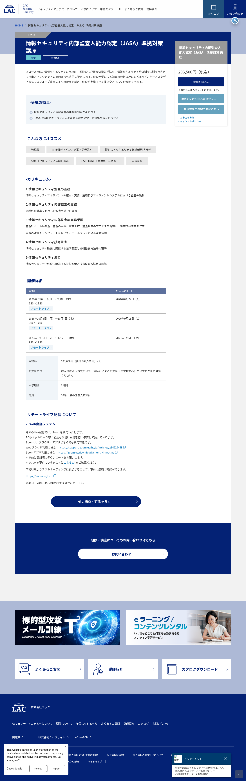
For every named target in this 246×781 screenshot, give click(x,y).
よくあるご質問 (133, 9)
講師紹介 (151, 9)
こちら (68, 462)
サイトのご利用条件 (69, 761)
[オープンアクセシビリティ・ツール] (235, 20)
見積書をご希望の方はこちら (201, 109)
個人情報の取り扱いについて (148, 755)
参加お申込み (201, 82)
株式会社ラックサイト (51, 737)
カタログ (143, 723)
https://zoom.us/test (39, 476)
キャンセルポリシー (190, 121)
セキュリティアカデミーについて (57, 9)
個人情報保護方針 (116, 755)
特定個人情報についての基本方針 (81, 755)
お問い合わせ (160, 723)
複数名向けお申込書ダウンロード (201, 99)
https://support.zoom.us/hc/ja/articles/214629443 (90, 447)
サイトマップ (95, 761)
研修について (89, 9)
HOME (19, 25)
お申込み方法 (187, 117)
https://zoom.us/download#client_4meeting (86, 452)
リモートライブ (39, 308)
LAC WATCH (81, 737)
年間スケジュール (110, 9)
